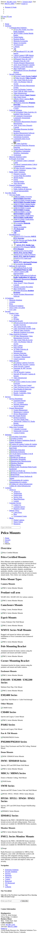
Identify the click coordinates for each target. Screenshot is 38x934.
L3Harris (17, 47)
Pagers (16, 179)
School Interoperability (21, 191)
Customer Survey (19, 507)
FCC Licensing (19, 402)
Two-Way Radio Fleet (21, 419)
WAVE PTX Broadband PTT (23, 57)
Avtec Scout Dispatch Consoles (24, 65)
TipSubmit (17, 120)
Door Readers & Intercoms (22, 389)
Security (8, 540)
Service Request (19, 406)
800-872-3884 (9, 4)
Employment (18, 495)
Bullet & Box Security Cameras (24, 364)
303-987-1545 (11, 2)
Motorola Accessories (21, 41)
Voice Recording (19, 183)
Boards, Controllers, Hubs (22, 393)
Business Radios (19, 39)
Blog (15, 514)
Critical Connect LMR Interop (24, 55)
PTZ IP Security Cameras (22, 372)
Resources (17, 524)
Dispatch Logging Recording (23, 67)
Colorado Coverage (20, 429)
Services (8, 873)
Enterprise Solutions (11, 870)
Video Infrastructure (20, 93)
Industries (8, 875)
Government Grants (20, 516)
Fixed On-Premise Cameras (23, 89)
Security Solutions (11, 871)
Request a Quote (19, 509)
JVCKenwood (18, 45)
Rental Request (19, 425)
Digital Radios (18, 37)
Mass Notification (19, 68)
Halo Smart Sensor (20, 97)
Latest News (18, 512)
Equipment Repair (20, 400)
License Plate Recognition (22, 176)
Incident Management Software (24, 133)
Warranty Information (21, 404)
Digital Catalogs (19, 520)
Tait (15, 48)
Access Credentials (20, 391)
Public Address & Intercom (23, 189)
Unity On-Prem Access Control (24, 387)
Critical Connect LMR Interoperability (21, 272)
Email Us (24, 4)
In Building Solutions (21, 187)
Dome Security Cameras (22, 366)
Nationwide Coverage (21, 431)
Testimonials (18, 493)
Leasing (16, 501)
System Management (20, 410)
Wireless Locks (19, 395)
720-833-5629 (27, 2)
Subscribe (25, 901)
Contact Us (17, 505)
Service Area (18, 497)
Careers (7, 879)
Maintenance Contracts (21, 412)
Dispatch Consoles (20, 174)
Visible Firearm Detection (22, 149)
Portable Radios (19, 181)
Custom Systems (19, 433)
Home (7, 24)
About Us (17, 491)
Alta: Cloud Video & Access (23, 80)
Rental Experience (20, 417)
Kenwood (8, 881)
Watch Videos (18, 522)
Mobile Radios (18, 178)
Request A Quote (10, 7)
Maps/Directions (19, 499)
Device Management (20, 414)
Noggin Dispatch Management (24, 63)
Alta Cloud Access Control (22, 385)
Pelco (7, 542)
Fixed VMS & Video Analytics (24, 91)
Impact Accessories (20, 43)
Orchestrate (17, 155)
